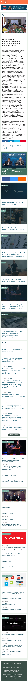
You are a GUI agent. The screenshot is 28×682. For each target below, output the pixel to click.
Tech (3, 15)
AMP (9, 148)
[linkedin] (11, 141)
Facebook (6, 179)
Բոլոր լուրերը (14, 434)
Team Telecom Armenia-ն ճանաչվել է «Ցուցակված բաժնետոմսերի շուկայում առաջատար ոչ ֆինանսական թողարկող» (13, 306)
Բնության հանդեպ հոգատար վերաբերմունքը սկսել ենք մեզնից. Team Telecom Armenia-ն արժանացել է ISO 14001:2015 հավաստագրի (13, 418)
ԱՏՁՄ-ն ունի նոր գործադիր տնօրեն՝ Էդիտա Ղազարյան (12, 350)
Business (4, 185)
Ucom (5, 491)
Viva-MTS (6, 534)
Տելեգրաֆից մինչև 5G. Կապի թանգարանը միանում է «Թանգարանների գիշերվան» (13, 396)
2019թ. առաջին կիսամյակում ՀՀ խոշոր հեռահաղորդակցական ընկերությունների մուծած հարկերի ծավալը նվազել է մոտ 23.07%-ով (13, 592)
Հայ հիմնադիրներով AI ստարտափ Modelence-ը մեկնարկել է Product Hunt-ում (13, 280)
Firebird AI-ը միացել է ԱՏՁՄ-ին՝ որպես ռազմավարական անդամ (12, 203)
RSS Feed (22, 179)
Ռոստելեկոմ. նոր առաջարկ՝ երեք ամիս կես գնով (13, 598)
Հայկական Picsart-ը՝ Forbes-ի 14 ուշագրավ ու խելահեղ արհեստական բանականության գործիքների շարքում (12, 653)
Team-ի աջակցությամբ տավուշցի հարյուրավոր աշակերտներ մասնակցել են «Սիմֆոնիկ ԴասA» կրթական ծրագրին (13, 406)
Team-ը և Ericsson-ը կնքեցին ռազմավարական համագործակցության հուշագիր (12, 171)
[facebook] (5, 141)
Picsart (6, 617)
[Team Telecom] (14, 7)
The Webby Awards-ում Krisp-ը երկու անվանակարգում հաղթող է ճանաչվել (12, 428)
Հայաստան (9, 145)
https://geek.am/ (13, 674)
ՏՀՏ (21, 145)
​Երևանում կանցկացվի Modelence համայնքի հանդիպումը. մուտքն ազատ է (13, 228)
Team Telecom (8, 442)
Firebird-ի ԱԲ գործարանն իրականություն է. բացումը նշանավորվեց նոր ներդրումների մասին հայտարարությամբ (13, 254)
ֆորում (4, 148)
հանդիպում (16, 145)
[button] (4, 168)
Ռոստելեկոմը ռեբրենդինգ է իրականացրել (11, 609)
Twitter (14, 179)
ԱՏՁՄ (4, 145)
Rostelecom (7, 576)
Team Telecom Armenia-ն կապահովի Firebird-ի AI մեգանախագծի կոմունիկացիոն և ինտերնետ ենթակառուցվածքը (12, 334)
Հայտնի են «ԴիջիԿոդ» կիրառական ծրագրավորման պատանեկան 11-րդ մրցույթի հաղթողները (12, 359)
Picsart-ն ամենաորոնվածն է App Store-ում (11, 640)
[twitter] (17, 141)
